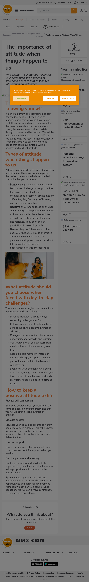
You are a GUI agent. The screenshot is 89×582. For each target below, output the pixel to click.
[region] (44, 95)
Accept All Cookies (68, 98)
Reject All (50, 98)
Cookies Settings (21, 98)
